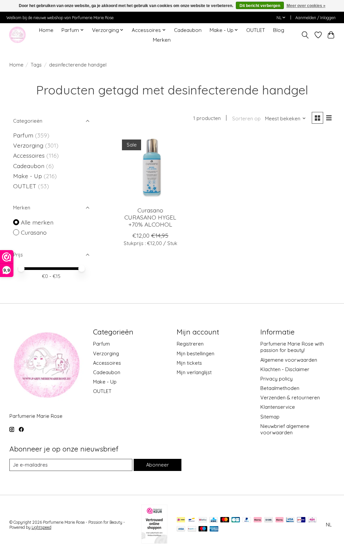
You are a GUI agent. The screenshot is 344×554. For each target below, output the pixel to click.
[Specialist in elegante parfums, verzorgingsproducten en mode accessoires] (17, 35)
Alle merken (37, 222)
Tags (36, 65)
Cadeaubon (188, 30)
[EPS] (312, 520)
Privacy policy (276, 378)
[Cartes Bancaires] (235, 520)
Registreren (190, 344)
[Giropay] (301, 520)
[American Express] (214, 529)
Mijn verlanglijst (194, 372)
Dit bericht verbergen (260, 5)
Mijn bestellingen (195, 353)
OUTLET (255, 30)
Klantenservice (277, 407)
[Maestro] (203, 529)
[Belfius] (203, 520)
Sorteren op (246, 118)
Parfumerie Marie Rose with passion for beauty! (292, 347)
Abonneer (157, 465)
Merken (162, 40)
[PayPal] (247, 520)
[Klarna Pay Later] (258, 520)
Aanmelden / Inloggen (315, 17)
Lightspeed (41, 527)
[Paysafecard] (192, 529)
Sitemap (270, 416)
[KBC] (213, 520)
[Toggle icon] (305, 35)
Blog (278, 30)
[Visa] (181, 529)
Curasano (34, 232)
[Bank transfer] (268, 520)
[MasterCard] (224, 520)
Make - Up (28, 176)
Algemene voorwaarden (288, 360)
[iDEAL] (181, 520)
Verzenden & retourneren (290, 397)
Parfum (23, 135)
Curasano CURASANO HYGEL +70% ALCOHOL (150, 217)
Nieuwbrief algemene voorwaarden (284, 429)
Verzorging (29, 145)
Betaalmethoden (279, 388)
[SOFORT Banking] (279, 520)
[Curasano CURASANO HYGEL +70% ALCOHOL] (150, 168)
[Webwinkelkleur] (154, 541)
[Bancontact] (191, 520)
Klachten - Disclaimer (284, 369)
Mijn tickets (189, 363)
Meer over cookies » (306, 5)
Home (46, 30)
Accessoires (29, 155)
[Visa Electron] (290, 520)
